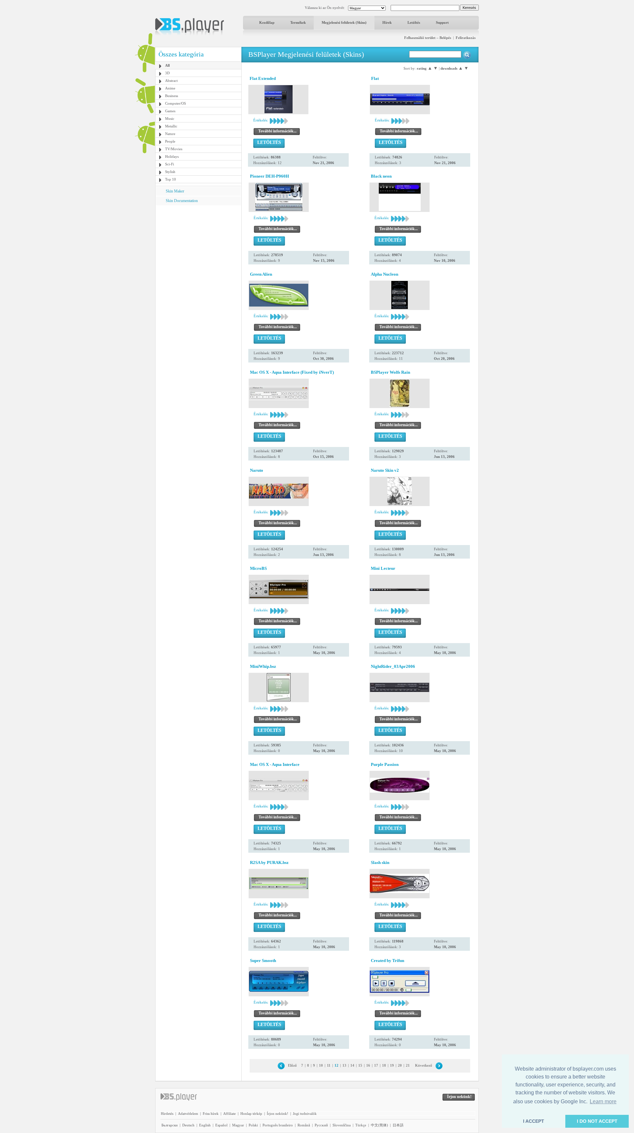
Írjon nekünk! (277, 1114)
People (170, 141)
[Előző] (281, 1065)
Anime (170, 88)
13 (344, 1065)
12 (336, 1065)
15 (360, 1065)
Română (304, 1125)
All (167, 65)
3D (167, 73)
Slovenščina (342, 1125)
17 (376, 1065)
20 (400, 1065)
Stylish (170, 172)
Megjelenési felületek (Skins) (344, 22)
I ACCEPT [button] (533, 1121)
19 (392, 1065)
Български (169, 1125)
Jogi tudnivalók (305, 1114)
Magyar (238, 1125)
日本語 (398, 1125)
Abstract (171, 81)
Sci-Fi (169, 164)
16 (368, 1065)
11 (329, 1065)
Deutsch (188, 1125)
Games (170, 111)
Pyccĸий (321, 1125)
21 (408, 1065)
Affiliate (229, 1114)
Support (442, 22)
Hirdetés (167, 1114)
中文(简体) (379, 1125)
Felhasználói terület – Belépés (427, 38)
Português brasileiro (278, 1125)
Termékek (298, 22)
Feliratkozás (466, 38)
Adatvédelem (188, 1114)
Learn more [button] (603, 1101)
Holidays (172, 156)
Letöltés (413, 22)
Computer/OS (175, 103)
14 (352, 1065)
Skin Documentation (182, 200)
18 (384, 1065)
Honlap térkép (251, 1114)
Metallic (171, 126)
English (205, 1125)
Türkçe (360, 1125)
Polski (253, 1125)
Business (171, 96)
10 (321, 1065)
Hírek (387, 22)
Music (169, 118)
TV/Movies (173, 149)
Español (221, 1125)
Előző (292, 1065)
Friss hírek (211, 1114)
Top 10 (170, 179)
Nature (170, 134)
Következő (423, 1065)
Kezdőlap (266, 22)
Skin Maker (175, 191)
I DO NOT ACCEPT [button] (597, 1121)
